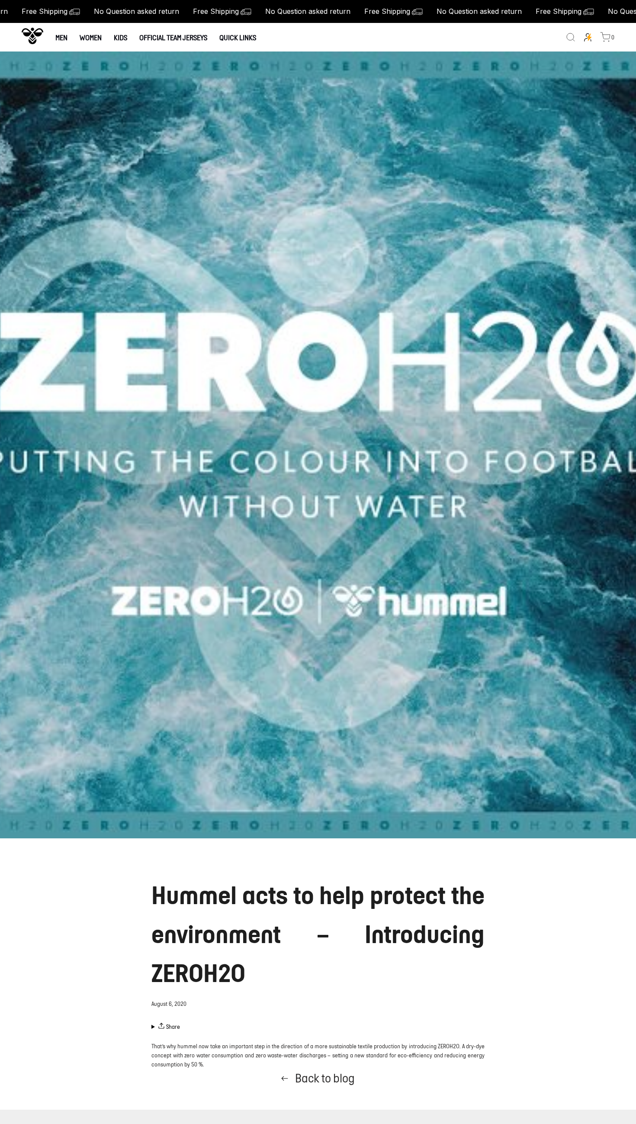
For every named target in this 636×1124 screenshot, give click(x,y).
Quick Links (237, 37)
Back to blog (325, 1078)
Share (172, 1027)
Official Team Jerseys (173, 37)
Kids (120, 37)
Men (61, 37)
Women (91, 37)
